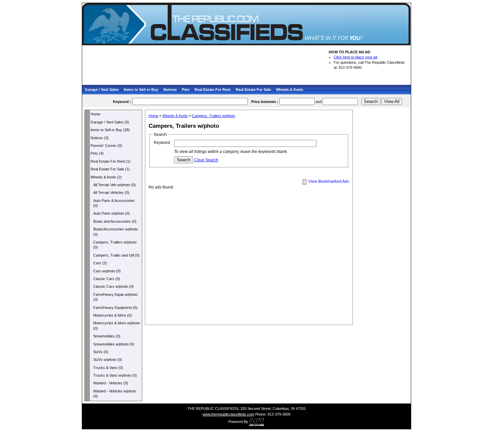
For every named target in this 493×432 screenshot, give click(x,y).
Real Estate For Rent (213, 90)
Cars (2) (100, 263)
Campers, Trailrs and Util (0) (116, 255)
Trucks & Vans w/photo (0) (115, 375)
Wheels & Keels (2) (106, 177)
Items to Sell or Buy (141, 90)
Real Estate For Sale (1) (110, 169)
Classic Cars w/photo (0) (113, 286)
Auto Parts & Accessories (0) (114, 203)
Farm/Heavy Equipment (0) (115, 308)
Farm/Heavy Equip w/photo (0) (115, 297)
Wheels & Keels (289, 90)
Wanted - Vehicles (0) (110, 383)
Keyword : (163, 142)
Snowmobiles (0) (106, 336)
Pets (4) (97, 153)
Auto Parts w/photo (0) (111, 213)
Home (95, 114)
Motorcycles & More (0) (112, 315)
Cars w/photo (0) (107, 271)
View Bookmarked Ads (328, 181)
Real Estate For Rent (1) (110, 161)
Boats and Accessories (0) (114, 221)
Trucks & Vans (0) (108, 368)
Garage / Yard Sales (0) (110, 122)
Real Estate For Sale (253, 90)
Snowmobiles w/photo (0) (113, 344)
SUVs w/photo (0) (107, 360)
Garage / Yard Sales (102, 90)
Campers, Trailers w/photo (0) (114, 244)
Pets (185, 90)
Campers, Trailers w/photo (213, 116)
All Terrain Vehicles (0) (111, 193)
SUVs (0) (100, 352)
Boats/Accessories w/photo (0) (115, 231)
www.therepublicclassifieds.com (228, 414)
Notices (170, 90)
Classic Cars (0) (106, 279)
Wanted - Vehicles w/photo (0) (114, 393)
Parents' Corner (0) (106, 146)
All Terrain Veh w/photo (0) (114, 185)
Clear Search (206, 160)
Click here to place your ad (355, 57)
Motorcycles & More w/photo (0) (116, 325)
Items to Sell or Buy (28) (110, 130)
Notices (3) (100, 138)
